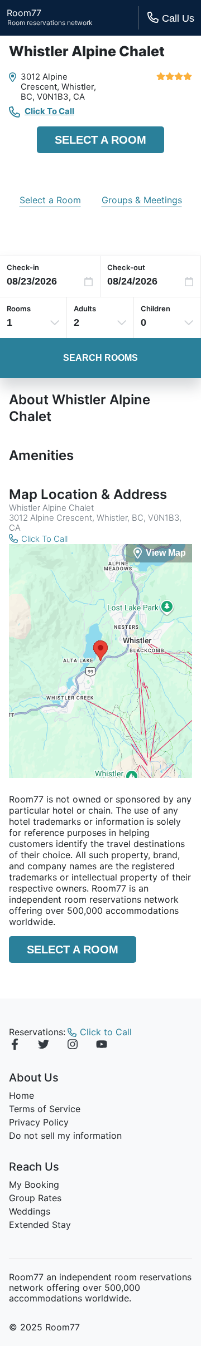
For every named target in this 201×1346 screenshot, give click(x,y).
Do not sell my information (65, 1135)
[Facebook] (14, 1046)
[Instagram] (72, 1046)
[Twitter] (43, 1046)
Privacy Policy (39, 1122)
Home (21, 1095)
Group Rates (35, 1197)
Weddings (29, 1211)
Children (155, 308)
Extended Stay (40, 1224)
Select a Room (100, 140)
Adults (85, 308)
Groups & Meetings (142, 199)
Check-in (23, 267)
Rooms (19, 308)
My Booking (34, 1184)
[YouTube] (101, 1046)
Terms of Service (44, 1108)
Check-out (126, 267)
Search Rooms (100, 358)
